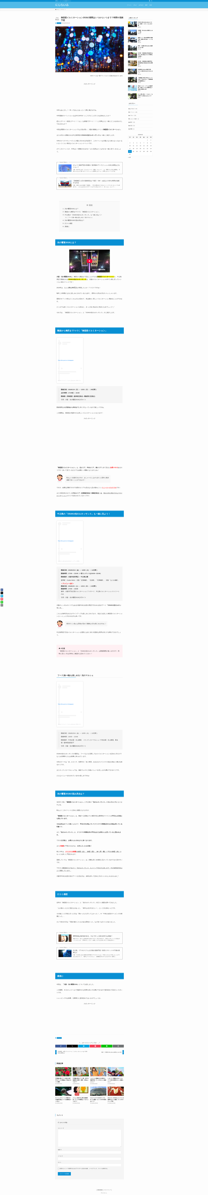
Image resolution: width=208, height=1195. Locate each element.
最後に (67, 226)
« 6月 (129, 157)
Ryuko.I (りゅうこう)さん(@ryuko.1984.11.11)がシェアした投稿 (74, 380)
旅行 (132, 122)
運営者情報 (100, 1190)
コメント (61, 1128)
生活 (132, 125)
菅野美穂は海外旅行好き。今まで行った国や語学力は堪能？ (92, 936)
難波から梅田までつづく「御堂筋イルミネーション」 (82, 212)
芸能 (132, 129)
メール (60, 1156)
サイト (59, 1162)
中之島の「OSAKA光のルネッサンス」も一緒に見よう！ (83, 215)
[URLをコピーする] (118, 1046)
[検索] (152, 1)
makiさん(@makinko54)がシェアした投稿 (68, 561)
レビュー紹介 (134, 119)
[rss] (150, 1)
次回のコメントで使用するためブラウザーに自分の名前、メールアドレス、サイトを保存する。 (84, 1168)
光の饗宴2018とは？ (71, 209)
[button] (60, 1046)
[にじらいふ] (62, 5)
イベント (59, 23)
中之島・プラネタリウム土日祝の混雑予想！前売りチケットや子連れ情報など (96, 951)
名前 (60, 1149)
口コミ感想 (68, 223)
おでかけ (133, 108)
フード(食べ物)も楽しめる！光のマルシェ (80, 217)
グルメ (133, 115)
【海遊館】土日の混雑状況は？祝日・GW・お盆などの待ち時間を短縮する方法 (96, 182)
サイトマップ (107, 1190)
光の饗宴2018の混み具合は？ (74, 220)
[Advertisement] (89, 96)
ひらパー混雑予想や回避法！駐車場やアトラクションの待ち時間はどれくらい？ (96, 166)
